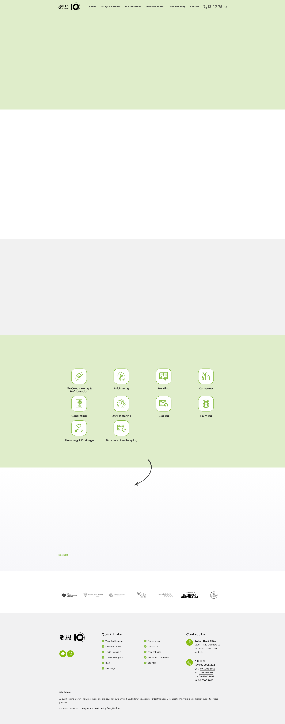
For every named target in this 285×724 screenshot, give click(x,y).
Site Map (152, 662)
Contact (194, 6)
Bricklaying (121, 388)
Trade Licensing (177, 6)
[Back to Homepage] (69, 6)
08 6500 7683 (205, 680)
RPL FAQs (110, 668)
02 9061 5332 (207, 664)
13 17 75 (201, 661)
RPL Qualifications (110, 6)
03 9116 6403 (206, 672)
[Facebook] (62, 653)
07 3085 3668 (207, 668)
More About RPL (113, 646)
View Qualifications (114, 641)
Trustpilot (63, 554)
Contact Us (153, 646)
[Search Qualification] (226, 7)
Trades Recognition (114, 657)
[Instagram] (70, 653)
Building (163, 388)
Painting (206, 416)
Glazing (164, 416)
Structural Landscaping (121, 440)
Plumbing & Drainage (79, 440)
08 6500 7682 (206, 676)
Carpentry (206, 388)
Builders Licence (155, 6)
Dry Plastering (121, 416)
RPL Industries (133, 6)
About (92, 6)
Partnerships (154, 641)
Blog (107, 662)
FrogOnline (113, 708)
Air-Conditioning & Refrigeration (79, 390)
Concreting (79, 416)
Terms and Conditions (158, 657)
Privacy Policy (154, 652)
